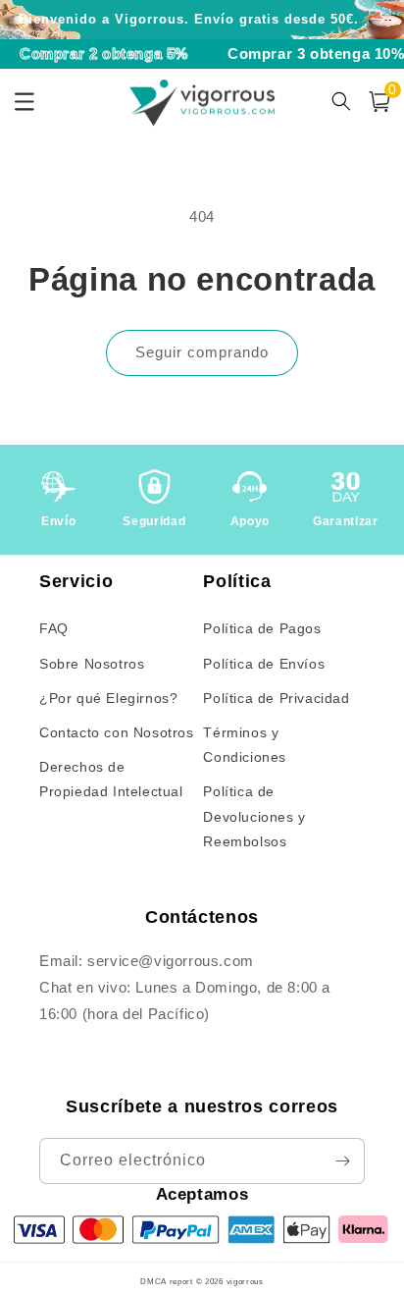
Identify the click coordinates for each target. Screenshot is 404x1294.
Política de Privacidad (276, 698)
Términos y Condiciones (244, 745)
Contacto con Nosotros (116, 732)
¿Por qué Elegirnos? (108, 698)
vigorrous (245, 1281)
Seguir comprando (202, 352)
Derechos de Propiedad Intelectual (111, 779)
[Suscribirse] (342, 1161)
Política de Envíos (264, 664)
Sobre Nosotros (91, 664)
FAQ (54, 628)
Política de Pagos (262, 628)
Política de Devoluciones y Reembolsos (254, 815)
